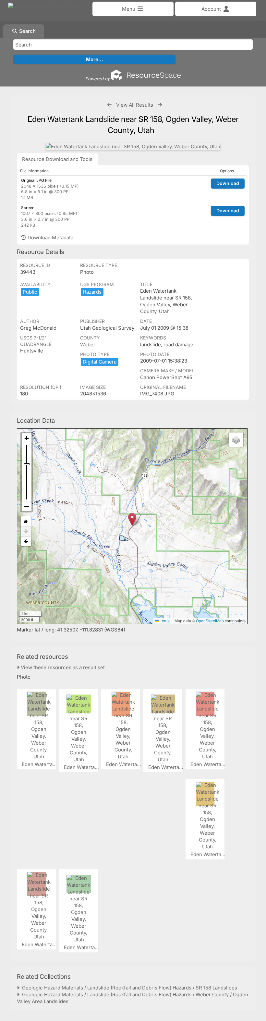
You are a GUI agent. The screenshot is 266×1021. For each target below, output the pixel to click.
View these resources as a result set (62, 667)
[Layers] (236, 439)
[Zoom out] (26, 506)
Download (227, 183)
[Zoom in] (26, 438)
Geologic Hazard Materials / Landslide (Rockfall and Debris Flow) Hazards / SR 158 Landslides (128, 988)
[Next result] (159, 104)
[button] (132, 519)
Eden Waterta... (40, 764)
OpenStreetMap (210, 620)
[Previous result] (109, 104)
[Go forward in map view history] (26, 531)
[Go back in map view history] (26, 541)
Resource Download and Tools (57, 159)
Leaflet (165, 620)
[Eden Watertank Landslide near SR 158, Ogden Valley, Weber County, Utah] (133, 146)
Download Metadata (49, 237)
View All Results (134, 105)
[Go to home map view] (26, 521)
